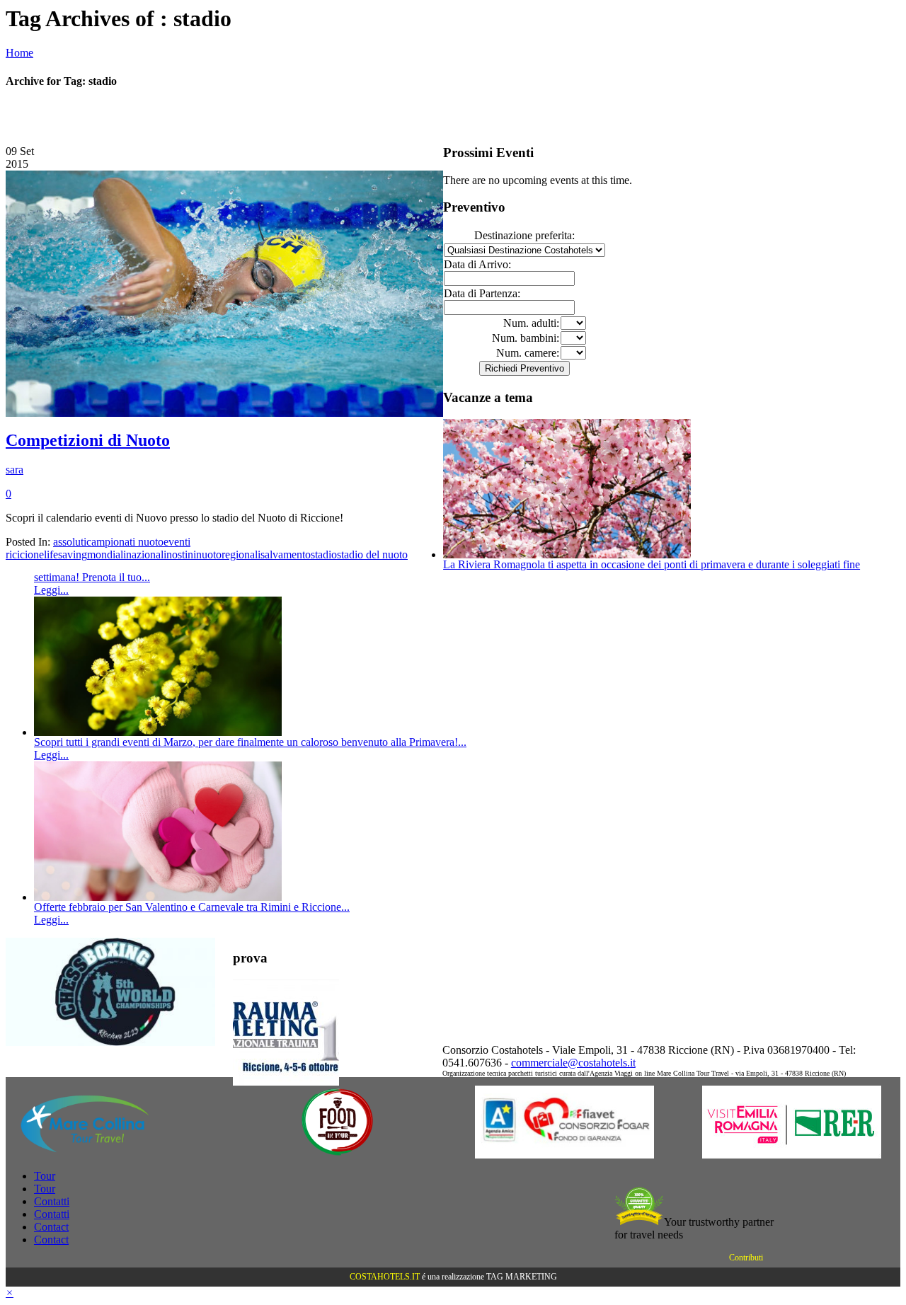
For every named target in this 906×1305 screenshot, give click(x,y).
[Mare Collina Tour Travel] (110, 1155)
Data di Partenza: (482, 293)
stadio (324, 554)
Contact (51, 1227)
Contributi (746, 1258)
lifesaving (65, 554)
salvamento (285, 554)
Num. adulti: (531, 323)
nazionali (146, 554)
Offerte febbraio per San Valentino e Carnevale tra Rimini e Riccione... (192, 907)
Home (19, 53)
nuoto (209, 554)
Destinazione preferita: (524, 235)
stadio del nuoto (372, 554)
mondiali (106, 554)
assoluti (69, 542)
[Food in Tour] (337, 1155)
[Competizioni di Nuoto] (224, 413)
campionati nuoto (125, 542)
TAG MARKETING (521, 1277)
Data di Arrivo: (477, 264)
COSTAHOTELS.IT (385, 1277)
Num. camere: (527, 353)
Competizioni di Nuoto (88, 440)
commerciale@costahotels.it (573, 1063)
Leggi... (51, 590)
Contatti (51, 1201)
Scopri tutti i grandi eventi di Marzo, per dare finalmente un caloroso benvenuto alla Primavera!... (250, 742)
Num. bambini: (525, 338)
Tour (44, 1176)
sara (14, 470)
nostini (181, 554)
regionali (241, 554)
